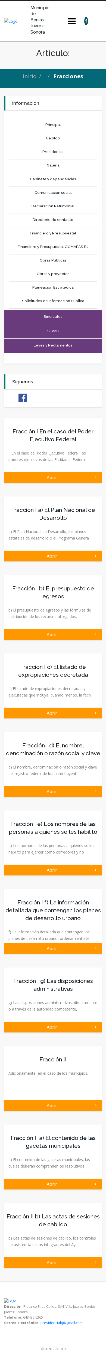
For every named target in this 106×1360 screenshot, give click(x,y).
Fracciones (68, 76)
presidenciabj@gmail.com (61, 1322)
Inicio (29, 76)
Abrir (53, 477)
